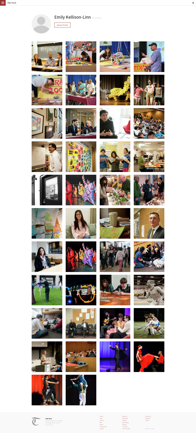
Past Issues (125, 418)
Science (102, 428)
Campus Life (103, 426)
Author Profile (62, 25)
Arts (101, 422)
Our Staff (124, 426)
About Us (124, 416)
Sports (101, 424)
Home (101, 416)
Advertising (125, 422)
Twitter (147, 420)
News (101, 418)
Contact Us (148, 416)
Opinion (102, 420)
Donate (124, 424)
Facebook (147, 418)
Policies (124, 420)
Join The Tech (126, 428)
